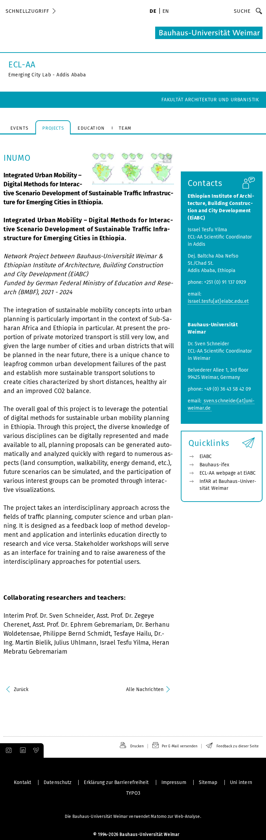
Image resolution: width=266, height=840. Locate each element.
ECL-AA (22, 64)
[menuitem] (153, 12)
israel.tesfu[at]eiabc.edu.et (218, 301)
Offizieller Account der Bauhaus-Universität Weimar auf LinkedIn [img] (22, 750)
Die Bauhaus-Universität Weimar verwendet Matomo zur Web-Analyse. (133, 816)
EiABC (206, 456)
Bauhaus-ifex (214, 465)
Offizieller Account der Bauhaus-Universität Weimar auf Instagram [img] (7, 750)
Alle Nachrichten (144, 689)
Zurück (21, 689)
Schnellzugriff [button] (27, 11)
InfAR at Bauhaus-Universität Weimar (228, 484)
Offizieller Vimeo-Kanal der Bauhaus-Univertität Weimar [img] (36, 750)
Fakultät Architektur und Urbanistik (210, 100)
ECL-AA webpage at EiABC (228, 473)
